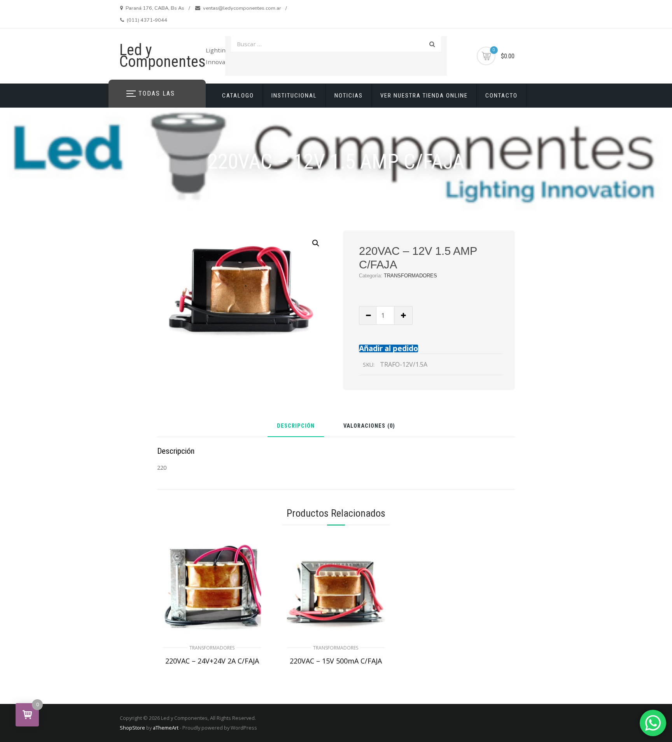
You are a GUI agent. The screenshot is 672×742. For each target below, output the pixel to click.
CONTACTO (501, 95)
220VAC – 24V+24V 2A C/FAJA (212, 661)
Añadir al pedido (388, 348)
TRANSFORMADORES (410, 276)
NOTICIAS (348, 95)
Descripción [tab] (296, 426)
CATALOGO (238, 95)
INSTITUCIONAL (294, 95)
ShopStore (132, 727)
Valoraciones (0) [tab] (369, 426)
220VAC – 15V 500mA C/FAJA (336, 661)
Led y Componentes (162, 56)
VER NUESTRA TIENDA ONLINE (424, 95)
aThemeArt (165, 727)
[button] (316, 243)
